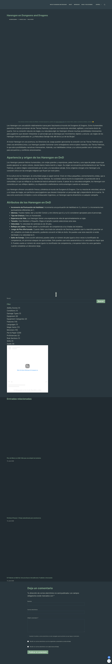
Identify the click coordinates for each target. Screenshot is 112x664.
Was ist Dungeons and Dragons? (58, 4)
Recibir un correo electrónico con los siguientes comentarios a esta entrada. (50, 641)
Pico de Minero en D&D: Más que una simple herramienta (24, 458)
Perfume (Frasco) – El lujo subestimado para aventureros (24, 518)
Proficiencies (12, 335)
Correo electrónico (32, 609)
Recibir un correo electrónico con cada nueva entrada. (44, 646)
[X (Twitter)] (56, 293)
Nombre (29, 601)
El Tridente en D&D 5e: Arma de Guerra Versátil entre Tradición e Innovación (29, 578)
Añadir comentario (32, 618)
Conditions (11, 311)
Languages (11, 324)
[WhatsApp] (56, 296)
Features (10, 322)
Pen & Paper (30, 19)
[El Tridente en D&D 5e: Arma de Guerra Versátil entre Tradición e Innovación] (56, 549)
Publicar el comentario (38, 652)
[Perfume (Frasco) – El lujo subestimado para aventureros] (56, 489)
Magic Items (11, 327)
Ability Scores (12, 308)
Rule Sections (12, 338)
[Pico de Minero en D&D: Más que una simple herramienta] (56, 429)
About (70, 4)
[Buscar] (104, 4)
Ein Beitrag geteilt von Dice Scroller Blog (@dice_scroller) (27, 390)
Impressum (77, 4)
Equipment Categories (15, 319)
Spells (9, 344)
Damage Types (13, 313)
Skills (9, 341)
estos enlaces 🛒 (60, 121)
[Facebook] (56, 292)
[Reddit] (56, 295)
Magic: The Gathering (86, 4)
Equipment (11, 316)
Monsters (10, 330)
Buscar (9, 298)
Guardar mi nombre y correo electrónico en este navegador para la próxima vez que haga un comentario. (54, 636)
